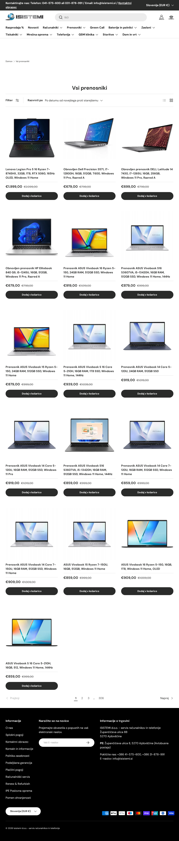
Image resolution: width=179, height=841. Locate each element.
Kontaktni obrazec (17, 742)
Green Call (97, 27)
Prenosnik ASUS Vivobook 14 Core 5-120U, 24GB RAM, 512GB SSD (146, 369)
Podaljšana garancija (19, 763)
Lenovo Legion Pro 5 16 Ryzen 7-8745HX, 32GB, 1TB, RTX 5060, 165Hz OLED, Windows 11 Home (30, 173)
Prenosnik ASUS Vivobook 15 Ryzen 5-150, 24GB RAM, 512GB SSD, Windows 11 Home (32, 371)
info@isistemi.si (123, 758)
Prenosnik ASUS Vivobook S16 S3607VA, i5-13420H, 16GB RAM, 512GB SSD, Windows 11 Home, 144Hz (145, 272)
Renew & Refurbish (18, 784)
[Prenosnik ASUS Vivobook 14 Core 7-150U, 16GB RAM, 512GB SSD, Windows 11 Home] (32, 534)
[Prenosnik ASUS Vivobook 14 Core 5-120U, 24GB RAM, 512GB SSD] (147, 336)
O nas (9, 728)
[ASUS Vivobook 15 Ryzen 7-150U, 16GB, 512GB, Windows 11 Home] (89, 534)
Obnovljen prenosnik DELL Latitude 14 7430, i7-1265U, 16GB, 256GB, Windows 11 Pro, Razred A (147, 173)
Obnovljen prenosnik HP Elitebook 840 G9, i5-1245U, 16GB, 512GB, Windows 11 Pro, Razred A (29, 272)
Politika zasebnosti (17, 756)
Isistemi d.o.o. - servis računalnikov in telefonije (37, 828)
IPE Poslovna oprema (19, 791)
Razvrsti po (35, 100)
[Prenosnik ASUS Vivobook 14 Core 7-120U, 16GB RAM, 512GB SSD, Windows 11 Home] (147, 435)
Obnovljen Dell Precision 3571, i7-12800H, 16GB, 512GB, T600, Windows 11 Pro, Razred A (88, 173)
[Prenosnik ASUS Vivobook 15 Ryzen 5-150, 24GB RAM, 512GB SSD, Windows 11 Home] (32, 336)
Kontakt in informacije (19, 749)
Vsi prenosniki (22, 61)
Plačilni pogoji (14, 770)
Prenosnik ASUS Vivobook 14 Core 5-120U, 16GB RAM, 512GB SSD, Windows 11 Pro (31, 470)
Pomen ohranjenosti (18, 798)
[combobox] (101, 17)
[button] (171, 17)
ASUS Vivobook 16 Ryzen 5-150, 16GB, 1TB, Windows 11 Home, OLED (146, 567)
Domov (9, 61)
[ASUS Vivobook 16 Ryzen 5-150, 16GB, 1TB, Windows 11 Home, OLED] (147, 534)
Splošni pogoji (14, 735)
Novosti (33, 27)
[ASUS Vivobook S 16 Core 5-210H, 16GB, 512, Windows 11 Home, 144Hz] (32, 632)
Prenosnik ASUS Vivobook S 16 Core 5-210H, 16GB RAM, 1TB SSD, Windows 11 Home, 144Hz (88, 371)
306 (101, 698)
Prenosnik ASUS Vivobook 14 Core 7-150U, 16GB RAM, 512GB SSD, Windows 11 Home (31, 569)
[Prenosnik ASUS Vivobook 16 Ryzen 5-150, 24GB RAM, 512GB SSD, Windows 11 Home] (89, 237)
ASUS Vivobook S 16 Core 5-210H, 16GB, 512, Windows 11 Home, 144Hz (29, 665)
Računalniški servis (18, 777)
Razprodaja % (15, 27)
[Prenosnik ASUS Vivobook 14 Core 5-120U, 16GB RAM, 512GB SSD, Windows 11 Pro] (32, 435)
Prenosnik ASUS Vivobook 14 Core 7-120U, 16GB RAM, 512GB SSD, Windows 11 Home (146, 470)
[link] (39, 698)
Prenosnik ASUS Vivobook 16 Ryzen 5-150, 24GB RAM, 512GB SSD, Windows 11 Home (89, 272)
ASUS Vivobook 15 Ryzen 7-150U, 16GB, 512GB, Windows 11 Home (85, 567)
